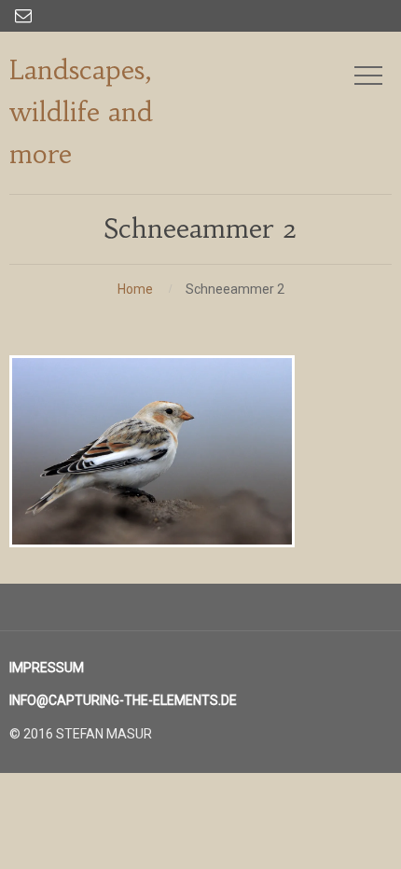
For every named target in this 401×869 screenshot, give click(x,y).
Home (135, 289)
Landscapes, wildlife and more (81, 112)
